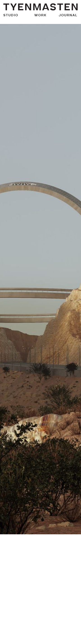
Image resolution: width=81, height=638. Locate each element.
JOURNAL (68, 15)
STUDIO (10, 15)
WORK (40, 15)
